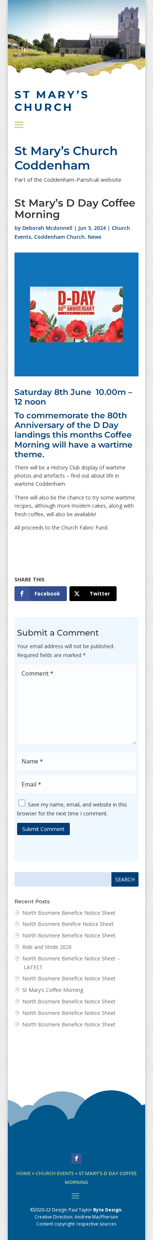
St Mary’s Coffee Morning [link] (52, 989)
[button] (19, 125)
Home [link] (23, 1173)
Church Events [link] (55, 1173)
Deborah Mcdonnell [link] (47, 227)
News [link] (94, 236)
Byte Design (107, 1210)
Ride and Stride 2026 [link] (47, 946)
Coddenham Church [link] (59, 236)
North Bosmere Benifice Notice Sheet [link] (68, 923)
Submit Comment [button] (43, 828)
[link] (40, 593)
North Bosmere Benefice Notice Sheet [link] (68, 912)
